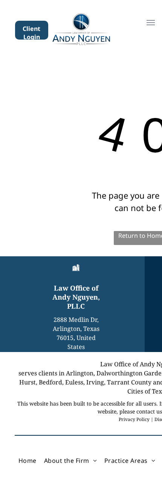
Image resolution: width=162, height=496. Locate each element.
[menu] (150, 22)
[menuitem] (27, 460)
